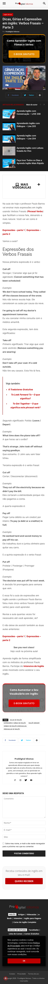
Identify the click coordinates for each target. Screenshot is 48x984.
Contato (12, 974)
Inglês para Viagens (32, 918)
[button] (4, 3)
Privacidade (21, 974)
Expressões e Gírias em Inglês (15, 723)
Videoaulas (31, 914)
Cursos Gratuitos (31, 934)
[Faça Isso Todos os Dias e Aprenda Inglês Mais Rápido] (9, 163)
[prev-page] (40, 104)
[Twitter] (27, 780)
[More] (39, 95)
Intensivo (18, 918)
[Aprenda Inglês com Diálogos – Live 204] (9, 138)
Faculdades (34, 930)
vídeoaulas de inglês (12, 729)
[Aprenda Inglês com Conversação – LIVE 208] (9, 114)
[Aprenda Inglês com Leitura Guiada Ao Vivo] (9, 151)
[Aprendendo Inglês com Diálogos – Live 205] (9, 126)
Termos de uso (33, 974)
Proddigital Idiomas (12, 31)
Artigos (21, 914)
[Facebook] (16, 780)
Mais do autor (31, 105)
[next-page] (44, 104)
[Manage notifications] (6, 978)
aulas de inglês (16, 720)
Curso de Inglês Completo (24, 922)
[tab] (24, 186)
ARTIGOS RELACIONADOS (13, 105)
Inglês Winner (8, 14)
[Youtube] (32, 780)
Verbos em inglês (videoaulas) (15, 726)
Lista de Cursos (15, 934)
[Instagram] (21, 780)
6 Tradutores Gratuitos (20, 389)
